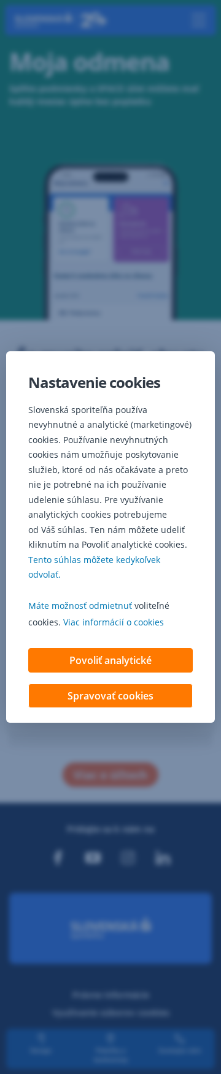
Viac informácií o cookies (113, 622)
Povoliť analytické (110, 660)
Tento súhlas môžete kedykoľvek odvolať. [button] (94, 567)
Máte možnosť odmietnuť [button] (80, 605)
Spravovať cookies (110, 696)
